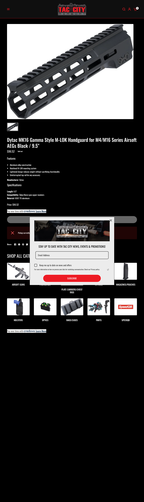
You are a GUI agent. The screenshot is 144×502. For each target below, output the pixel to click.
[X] (19, 244)
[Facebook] (15, 244)
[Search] (124, 9)
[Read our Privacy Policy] (108, 269)
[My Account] (129, 9)
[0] (134, 9)
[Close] (110, 220)
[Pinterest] (23, 244)
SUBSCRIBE (72, 278)
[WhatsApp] (27, 244)
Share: (9, 244)
